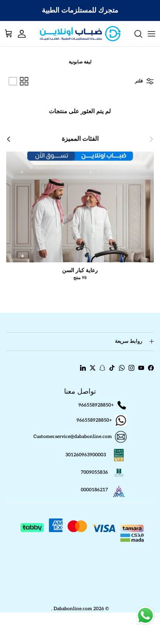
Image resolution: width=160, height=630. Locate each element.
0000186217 (94, 490)
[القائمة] (151, 33)
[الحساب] (25, 33)
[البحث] (134, 33)
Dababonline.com (73, 609)
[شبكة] (24, 81)
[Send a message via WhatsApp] (145, 615)
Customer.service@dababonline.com (72, 437)
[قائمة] (12, 81)
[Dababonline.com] (80, 33)
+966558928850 (96, 405)
